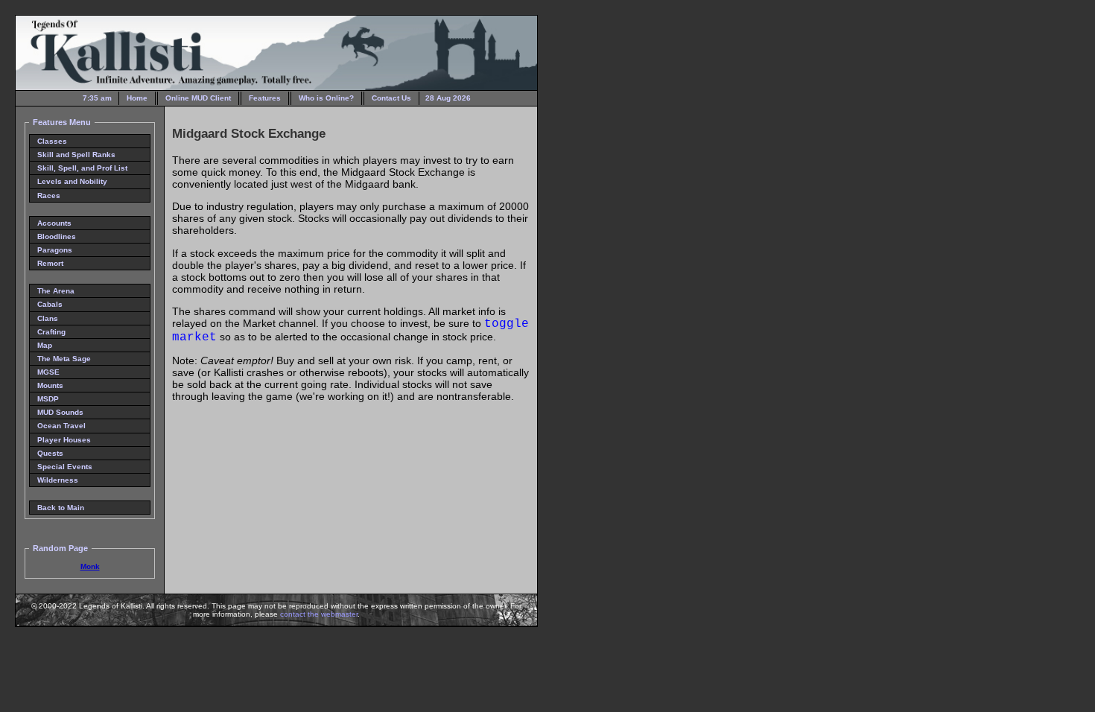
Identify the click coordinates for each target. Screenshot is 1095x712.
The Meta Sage (64, 359)
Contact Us (391, 98)
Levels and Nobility (72, 181)
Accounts (54, 223)
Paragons (54, 250)
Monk (90, 566)
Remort (50, 263)
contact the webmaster (319, 614)
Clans (47, 318)
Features (265, 98)
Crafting (51, 332)
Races (48, 195)
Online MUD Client (198, 98)
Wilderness (57, 480)
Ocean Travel (61, 426)
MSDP (48, 399)
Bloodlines (56, 236)
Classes (52, 141)
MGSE (48, 372)
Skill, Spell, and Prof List (82, 168)
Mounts (50, 385)
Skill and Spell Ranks (76, 154)
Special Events (64, 467)
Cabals (50, 304)
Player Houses (64, 440)
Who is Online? (326, 98)
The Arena (55, 291)
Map (44, 345)
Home (137, 98)
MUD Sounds (60, 412)
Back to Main (60, 507)
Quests (50, 453)
